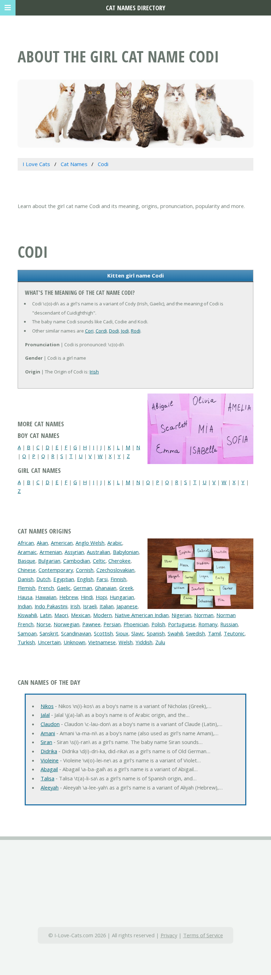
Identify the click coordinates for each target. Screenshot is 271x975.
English (85, 579)
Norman (203, 614)
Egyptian (63, 579)
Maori (61, 614)
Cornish (85, 569)
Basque (26, 560)
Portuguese (181, 624)
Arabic (114, 542)
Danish (26, 579)
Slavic (137, 633)
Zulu (160, 642)
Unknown (74, 642)
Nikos (47, 705)
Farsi (102, 579)
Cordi (101, 331)
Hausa (25, 597)
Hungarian (122, 597)
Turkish (26, 642)
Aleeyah (50, 787)
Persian (112, 624)
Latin (46, 614)
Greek (126, 587)
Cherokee (119, 560)
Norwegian (66, 624)
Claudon (50, 723)
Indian (25, 606)
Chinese (27, 569)
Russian (229, 624)
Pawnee (91, 624)
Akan (42, 542)
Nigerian (181, 614)
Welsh (126, 642)
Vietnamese (102, 642)
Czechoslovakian (115, 569)
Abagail (49, 769)
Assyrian (74, 551)
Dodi (114, 331)
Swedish (195, 633)
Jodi (125, 331)
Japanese (127, 606)
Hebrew (68, 597)
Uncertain (49, 642)
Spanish (156, 633)
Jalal (45, 714)
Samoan (27, 633)
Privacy (169, 935)
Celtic (99, 560)
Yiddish (144, 642)
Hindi (87, 597)
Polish (158, 624)
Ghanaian (105, 587)
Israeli (90, 606)
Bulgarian (49, 560)
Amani (48, 733)
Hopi (101, 597)
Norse (43, 624)
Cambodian (76, 560)
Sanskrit (49, 633)
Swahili (175, 633)
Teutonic (234, 633)
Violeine (50, 760)
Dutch (43, 579)
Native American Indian (142, 614)
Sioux (122, 633)
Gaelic (64, 587)
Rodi (135, 331)
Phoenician (136, 624)
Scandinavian (76, 633)
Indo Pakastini (51, 606)
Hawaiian (45, 597)
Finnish (118, 579)
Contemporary (55, 569)
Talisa (47, 778)
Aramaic (27, 551)
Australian (98, 551)
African (26, 542)
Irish (94, 371)
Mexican (80, 614)
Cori (89, 331)
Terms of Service (203, 935)
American (62, 542)
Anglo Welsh (90, 542)
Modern (102, 614)
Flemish (26, 587)
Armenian (51, 551)
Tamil (214, 633)
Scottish (103, 633)
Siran (46, 741)
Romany (207, 624)
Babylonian (126, 551)
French (46, 587)
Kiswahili (27, 614)
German (82, 587)
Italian (107, 606)
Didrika (49, 751)
